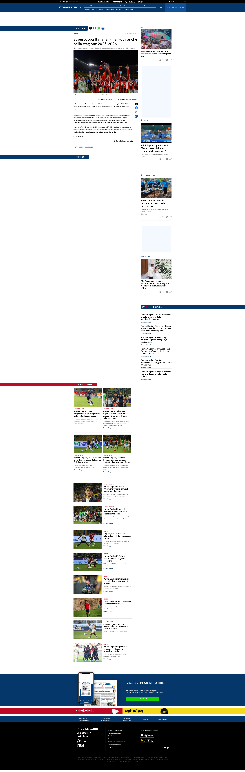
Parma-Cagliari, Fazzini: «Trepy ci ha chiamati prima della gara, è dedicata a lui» (155, 339)
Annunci (139, 6)
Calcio (80, 28)
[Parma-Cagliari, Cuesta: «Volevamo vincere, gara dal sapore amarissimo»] (88, 492)
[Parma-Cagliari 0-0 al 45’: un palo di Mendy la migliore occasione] (88, 562)
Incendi (101, 9)
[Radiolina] (117, 1)
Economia (127, 6)
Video (96, 6)
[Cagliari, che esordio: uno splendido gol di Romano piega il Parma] (88, 539)
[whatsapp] (67, 1)
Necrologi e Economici (114, 733)
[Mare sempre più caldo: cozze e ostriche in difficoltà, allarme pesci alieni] (156, 39)
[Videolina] (103, 1)
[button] (90, 28)
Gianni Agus (144, 214)
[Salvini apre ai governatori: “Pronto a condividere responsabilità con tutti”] (156, 133)
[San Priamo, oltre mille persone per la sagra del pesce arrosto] (156, 188)
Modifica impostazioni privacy (116, 741)
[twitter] (61, 1)
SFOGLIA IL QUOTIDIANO (175, 7)
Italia (108, 6)
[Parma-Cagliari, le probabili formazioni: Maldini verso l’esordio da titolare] (88, 652)
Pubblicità (111, 736)
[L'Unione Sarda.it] (70, 8)
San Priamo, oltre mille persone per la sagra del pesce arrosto (153, 203)
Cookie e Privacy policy (115, 730)
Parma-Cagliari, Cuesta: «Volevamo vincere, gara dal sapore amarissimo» (156, 362)
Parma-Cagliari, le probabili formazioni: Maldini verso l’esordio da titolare (115, 648)
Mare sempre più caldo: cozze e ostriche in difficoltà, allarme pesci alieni (156, 53)
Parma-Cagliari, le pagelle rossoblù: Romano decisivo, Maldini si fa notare (156, 373)
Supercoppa (89, 147)
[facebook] (64, 1)
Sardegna (102, 6)
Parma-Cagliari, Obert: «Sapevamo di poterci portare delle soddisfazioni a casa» (156, 316)
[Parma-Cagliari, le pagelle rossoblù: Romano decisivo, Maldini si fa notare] (88, 515)
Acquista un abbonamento (105, 719)
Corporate (111, 747)
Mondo (114, 6)
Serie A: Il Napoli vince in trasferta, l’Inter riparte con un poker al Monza (116, 626)
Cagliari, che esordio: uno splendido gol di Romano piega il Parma (117, 535)
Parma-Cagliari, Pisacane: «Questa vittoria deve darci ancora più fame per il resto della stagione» (156, 328)
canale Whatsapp (131, 99)
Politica (120, 6)
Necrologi (147, 6)
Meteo (154, 6)
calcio (80, 147)
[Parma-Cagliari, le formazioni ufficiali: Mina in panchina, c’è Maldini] (88, 584)
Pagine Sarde (162, 719)
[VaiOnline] (130, 2)
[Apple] (154, 735)
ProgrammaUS (88, 6)
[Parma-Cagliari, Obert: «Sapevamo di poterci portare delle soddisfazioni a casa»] (88, 397)
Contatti (110, 739)
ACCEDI (183, 2)
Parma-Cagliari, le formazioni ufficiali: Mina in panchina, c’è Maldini (116, 581)
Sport (133, 6)
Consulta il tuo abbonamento (84, 719)
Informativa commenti (114, 744)
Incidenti (119, 9)
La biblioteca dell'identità (127, 719)
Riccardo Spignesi (146, 322)
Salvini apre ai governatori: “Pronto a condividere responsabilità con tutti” (154, 148)
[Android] (154, 740)
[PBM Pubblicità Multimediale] (140, 1)
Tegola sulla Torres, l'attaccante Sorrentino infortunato (117, 602)
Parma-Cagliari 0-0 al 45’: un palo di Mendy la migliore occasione (115, 558)
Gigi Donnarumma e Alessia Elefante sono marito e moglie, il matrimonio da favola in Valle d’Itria (155, 284)
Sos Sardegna (110, 9)
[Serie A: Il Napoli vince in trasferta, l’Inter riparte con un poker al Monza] (88, 629)
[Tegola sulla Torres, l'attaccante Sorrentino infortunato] (88, 607)
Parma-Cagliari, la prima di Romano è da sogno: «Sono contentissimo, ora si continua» (156, 351)
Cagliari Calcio (128, 9)
